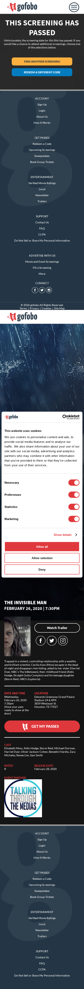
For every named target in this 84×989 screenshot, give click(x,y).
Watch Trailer (57, 628)
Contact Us (42, 222)
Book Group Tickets (42, 162)
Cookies (46, 308)
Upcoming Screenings (42, 149)
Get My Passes (45, 726)
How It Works (42, 122)
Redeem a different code (42, 72)
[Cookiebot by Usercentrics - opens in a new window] (62, 417)
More (42, 273)
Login (42, 110)
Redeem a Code (42, 143)
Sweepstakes (42, 156)
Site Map (59, 308)
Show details (62, 534)
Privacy (34, 308)
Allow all (42, 546)
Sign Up (42, 104)
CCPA (42, 234)
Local (42, 189)
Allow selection (42, 558)
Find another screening (42, 61)
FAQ (42, 228)
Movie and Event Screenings (42, 261)
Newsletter (42, 195)
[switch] (74, 494)
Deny (42, 569)
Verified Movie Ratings (42, 183)
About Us (42, 116)
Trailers (42, 201)
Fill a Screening (42, 267)
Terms (23, 308)
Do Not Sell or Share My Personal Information (42, 240)
